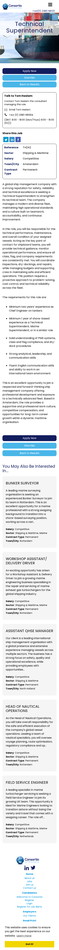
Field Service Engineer (27, 782)
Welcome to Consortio (30, 897)
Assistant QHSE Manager (29, 631)
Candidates (29, 892)
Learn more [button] (24, 936)
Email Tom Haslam (19, 109)
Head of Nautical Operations (22, 708)
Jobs (29, 881)
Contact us (29, 888)
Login (29, 903)
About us (29, 878)
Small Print (29, 920)
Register (29, 900)
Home (29, 874)
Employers (29, 911)
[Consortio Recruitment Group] (29, 860)
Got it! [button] (29, 944)
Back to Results (29, 84)
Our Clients (29, 915)
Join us (29, 884)
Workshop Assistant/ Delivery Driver (26, 561)
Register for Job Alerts (29, 906)
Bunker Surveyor (22, 483)
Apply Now (29, 71)
